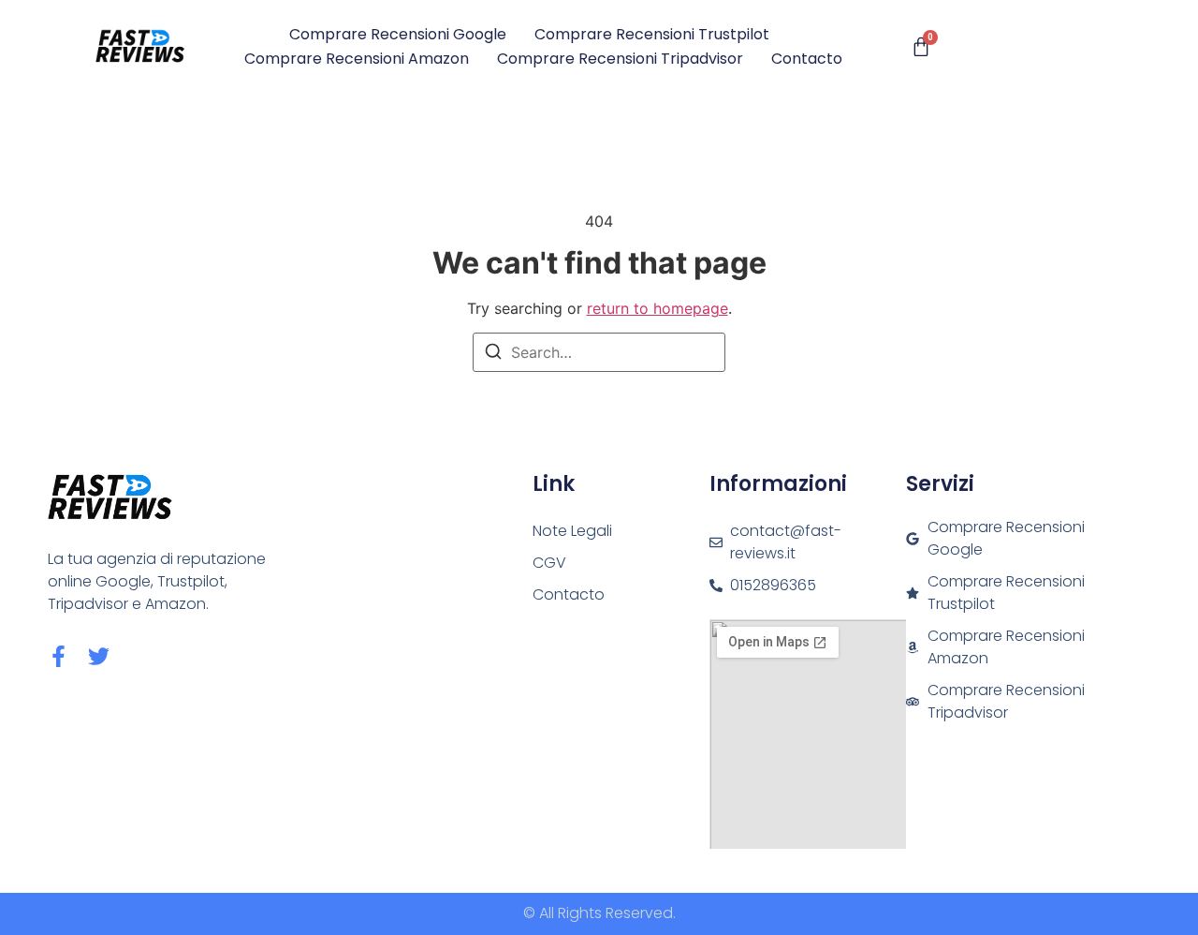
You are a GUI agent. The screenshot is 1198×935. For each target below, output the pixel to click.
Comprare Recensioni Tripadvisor (620, 58)
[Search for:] (599, 352)
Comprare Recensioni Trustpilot (651, 34)
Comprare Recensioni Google (397, 34)
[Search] (493, 354)
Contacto (806, 58)
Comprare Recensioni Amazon (356, 58)
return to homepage (657, 308)
